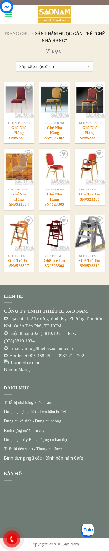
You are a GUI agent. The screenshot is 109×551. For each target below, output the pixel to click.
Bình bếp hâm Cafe (64, 458)
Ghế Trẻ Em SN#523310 (90, 263)
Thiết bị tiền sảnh (18, 449)
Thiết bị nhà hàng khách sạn (27, 402)
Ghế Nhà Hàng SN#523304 (19, 199)
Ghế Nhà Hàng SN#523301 (19, 132)
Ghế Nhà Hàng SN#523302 (54, 132)
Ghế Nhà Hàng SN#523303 (90, 132)
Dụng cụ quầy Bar (19, 439)
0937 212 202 (71, 355)
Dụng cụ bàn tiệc (53, 439)
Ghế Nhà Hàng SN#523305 (54, 199)
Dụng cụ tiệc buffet (20, 411)
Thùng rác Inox (49, 449)
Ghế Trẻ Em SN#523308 (54, 263)
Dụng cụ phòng (48, 421)
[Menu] (8, 14)
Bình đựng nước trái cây (24, 430)
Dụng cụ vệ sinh (17, 421)
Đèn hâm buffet (53, 411)
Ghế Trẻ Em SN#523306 (90, 196)
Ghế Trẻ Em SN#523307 (19, 263)
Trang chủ (16, 33)
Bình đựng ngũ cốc (23, 458)
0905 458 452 (40, 355)
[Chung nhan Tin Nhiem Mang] (24, 366)
